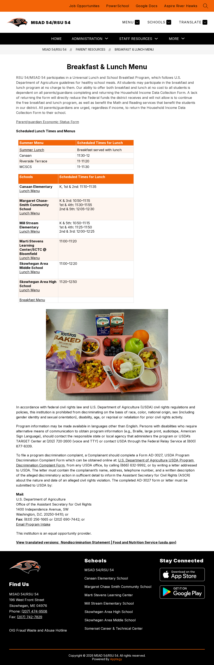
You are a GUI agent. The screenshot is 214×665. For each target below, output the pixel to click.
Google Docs (147, 6)
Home (56, 39)
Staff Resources (135, 39)
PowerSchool (117, 6)
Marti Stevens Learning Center (108, 595)
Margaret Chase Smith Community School (117, 587)
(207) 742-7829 (29, 617)
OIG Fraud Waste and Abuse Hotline (38, 630)
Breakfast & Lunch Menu (134, 49)
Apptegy (116, 659)
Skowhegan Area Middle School (110, 620)
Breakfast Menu (32, 300)
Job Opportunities (84, 6)
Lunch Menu (29, 191)
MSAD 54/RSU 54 (54, 49)
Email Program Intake (33, 524)
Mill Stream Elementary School (109, 603)
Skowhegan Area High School (108, 612)
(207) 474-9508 (34, 611)
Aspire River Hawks (180, 6)
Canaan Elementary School (106, 578)
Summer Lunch (31, 150)
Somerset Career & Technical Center (113, 628)
